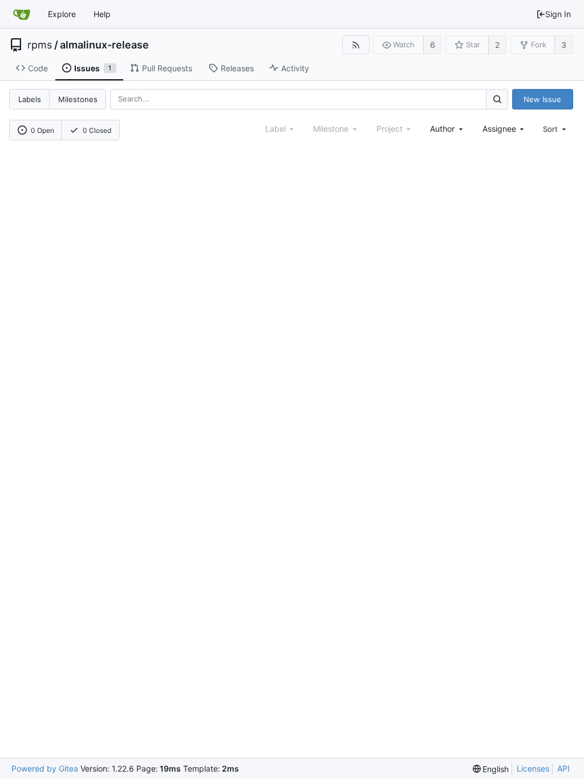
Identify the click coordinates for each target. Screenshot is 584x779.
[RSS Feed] (355, 44)
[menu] (555, 129)
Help (102, 14)
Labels (29, 99)
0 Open (42, 130)
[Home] (22, 14)
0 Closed (97, 130)
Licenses (533, 768)
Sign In (558, 14)
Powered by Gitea (44, 768)
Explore (62, 14)
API (563, 768)
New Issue (542, 99)
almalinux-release (104, 45)
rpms (39, 45)
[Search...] (497, 99)
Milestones (78, 99)
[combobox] (447, 128)
